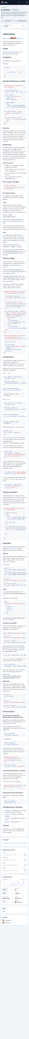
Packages (4, 7)
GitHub (3, 911)
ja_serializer (5, 10)
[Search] (23, 2)
